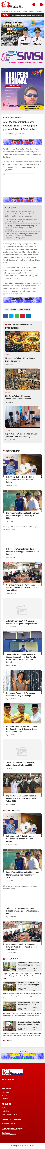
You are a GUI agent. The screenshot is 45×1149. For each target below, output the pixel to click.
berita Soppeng (15, 117)
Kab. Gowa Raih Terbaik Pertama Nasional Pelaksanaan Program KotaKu (20, 479)
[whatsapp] (17, 316)
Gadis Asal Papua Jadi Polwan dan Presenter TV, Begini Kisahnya (20, 694)
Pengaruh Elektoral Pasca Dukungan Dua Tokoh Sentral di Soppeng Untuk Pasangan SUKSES (21, 729)
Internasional (7, 11)
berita (14, 309)
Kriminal (39, 11)
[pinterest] (22, 316)
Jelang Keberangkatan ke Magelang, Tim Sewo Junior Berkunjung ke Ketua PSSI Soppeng (21, 228)
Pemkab (24, 11)
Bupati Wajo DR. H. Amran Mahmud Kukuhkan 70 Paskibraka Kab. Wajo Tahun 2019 (21, 798)
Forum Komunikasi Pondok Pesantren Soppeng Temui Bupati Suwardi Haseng (28, 964)
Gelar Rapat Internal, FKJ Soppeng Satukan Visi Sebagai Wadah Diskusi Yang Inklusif (21, 587)
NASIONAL (6, 1092)
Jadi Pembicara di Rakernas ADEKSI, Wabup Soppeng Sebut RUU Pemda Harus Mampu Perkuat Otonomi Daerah (21, 658)
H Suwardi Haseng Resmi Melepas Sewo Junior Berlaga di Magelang (21, 221)
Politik (31, 11)
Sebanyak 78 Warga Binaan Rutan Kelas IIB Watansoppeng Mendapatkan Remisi (22, 551)
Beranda (6, 117)
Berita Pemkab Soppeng (22, 969)
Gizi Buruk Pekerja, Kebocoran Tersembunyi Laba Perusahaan (18, 397)
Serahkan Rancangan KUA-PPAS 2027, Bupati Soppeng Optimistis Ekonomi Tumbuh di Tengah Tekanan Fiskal (29, 983)
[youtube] (14, 1084)
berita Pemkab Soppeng (22, 1009)
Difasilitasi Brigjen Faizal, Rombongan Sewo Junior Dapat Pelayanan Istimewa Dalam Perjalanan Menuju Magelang (20, 214)
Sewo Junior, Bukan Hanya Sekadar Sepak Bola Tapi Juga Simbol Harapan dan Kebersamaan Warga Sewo (22, 236)
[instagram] (11, 1084)
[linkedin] (28, 316)
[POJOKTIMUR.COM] (11, 8)
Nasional (17, 11)
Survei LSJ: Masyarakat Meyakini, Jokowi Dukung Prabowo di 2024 (20, 763)
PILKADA (5, 1099)
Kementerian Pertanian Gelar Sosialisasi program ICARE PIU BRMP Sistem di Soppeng (29, 1023)
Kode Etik (5, 1111)
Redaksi (5, 1108)
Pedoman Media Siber (9, 1114)
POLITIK (5, 1095)
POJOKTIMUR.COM (28, 1146)
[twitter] (11, 316)
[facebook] (5, 316)
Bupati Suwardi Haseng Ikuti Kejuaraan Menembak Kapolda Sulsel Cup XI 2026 (22, 515)
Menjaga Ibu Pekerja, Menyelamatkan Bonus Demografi (21, 359)
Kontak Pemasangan (9, 1123)
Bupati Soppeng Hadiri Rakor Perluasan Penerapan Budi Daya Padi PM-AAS (29, 1003)
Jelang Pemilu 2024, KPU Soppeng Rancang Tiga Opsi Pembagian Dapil (21, 622)
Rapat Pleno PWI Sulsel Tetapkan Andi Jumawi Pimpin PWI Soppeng (21, 435)
